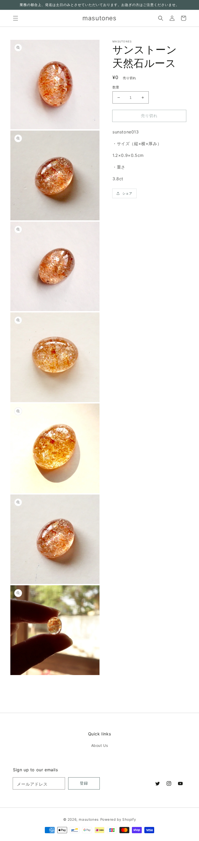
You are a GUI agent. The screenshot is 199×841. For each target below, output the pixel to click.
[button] (15, 18)
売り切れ (149, 115)
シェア (127, 193)
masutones (88, 819)
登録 (84, 783)
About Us (99, 745)
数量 (115, 87)
